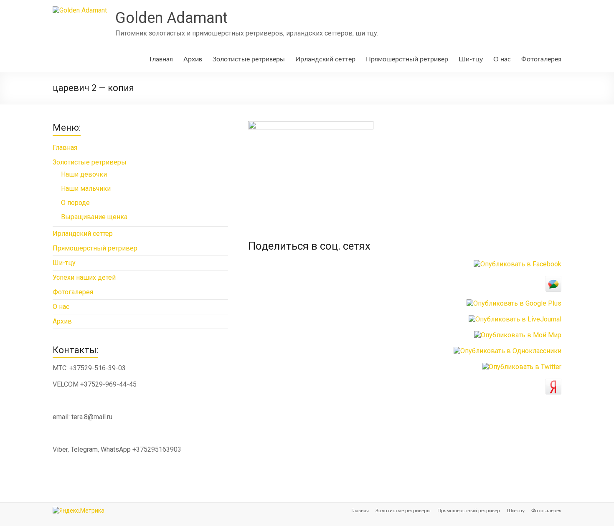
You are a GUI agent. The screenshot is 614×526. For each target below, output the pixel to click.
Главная (161, 59)
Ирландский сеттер (325, 59)
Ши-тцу (471, 59)
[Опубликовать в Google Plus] (514, 303)
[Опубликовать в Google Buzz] (553, 280)
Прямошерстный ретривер (407, 59)
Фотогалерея (541, 59)
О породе (75, 203)
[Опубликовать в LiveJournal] (515, 319)
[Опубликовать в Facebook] (517, 264)
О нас (502, 59)
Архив (192, 59)
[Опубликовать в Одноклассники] (507, 351)
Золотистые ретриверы (249, 59)
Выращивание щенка (94, 217)
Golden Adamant (171, 18)
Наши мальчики (86, 188)
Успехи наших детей (84, 277)
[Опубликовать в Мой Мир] (517, 335)
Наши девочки (84, 174)
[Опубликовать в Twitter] (521, 367)
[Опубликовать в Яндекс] (553, 383)
